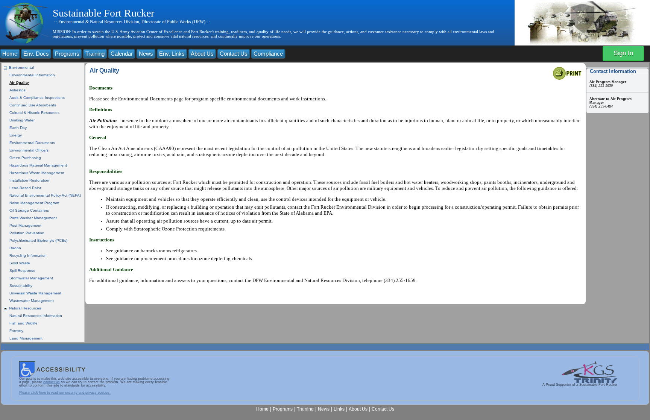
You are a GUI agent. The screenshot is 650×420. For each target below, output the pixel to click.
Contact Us (234, 53)
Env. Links (172, 53)
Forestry (16, 331)
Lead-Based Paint (25, 188)
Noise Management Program (34, 203)
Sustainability (20, 286)
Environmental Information (32, 75)
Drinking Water (22, 120)
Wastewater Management (31, 301)
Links (339, 408)
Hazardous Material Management (38, 165)
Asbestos (17, 90)
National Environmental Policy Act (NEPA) (45, 195)
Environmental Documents (32, 143)
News (146, 53)
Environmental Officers (29, 150)
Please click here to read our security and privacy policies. (65, 392)
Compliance (268, 53)
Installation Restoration (29, 180)
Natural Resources (25, 308)
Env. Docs (36, 53)
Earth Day (18, 128)
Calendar (122, 53)
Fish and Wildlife (23, 323)
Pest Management (25, 225)
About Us (202, 53)
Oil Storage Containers (29, 210)
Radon (15, 248)
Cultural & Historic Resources (34, 113)
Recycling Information (28, 255)
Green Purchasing (25, 158)
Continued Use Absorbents (32, 105)
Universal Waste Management (35, 293)
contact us (51, 382)
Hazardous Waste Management (36, 173)
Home (9, 53)
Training (95, 53)
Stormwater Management (31, 278)
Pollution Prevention (26, 233)
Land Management (26, 338)
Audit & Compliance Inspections (37, 98)
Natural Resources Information (35, 316)
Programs (67, 53)
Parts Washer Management (33, 218)
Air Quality (19, 82)
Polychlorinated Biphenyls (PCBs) (38, 240)
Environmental (21, 67)
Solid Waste (19, 263)
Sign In (623, 53)
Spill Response (22, 270)
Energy (15, 135)
